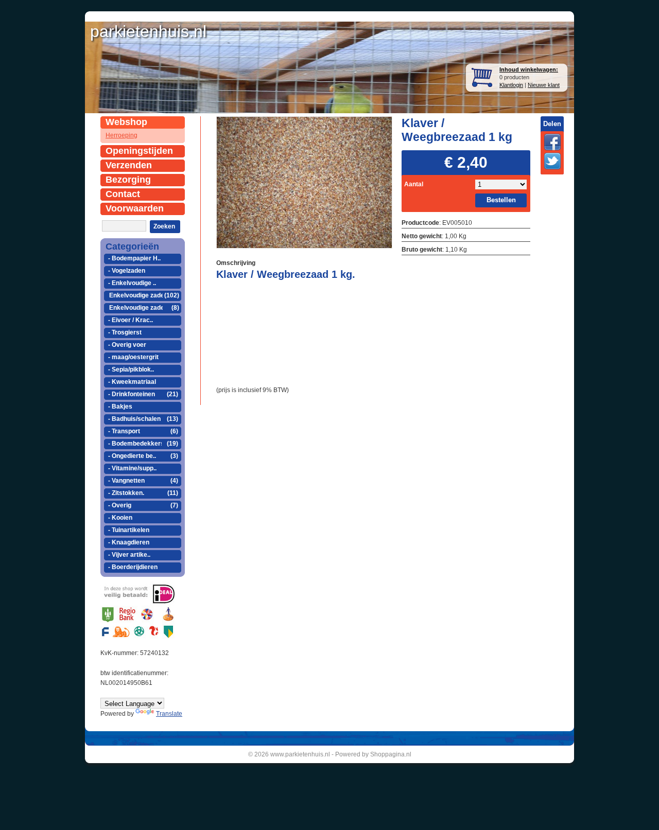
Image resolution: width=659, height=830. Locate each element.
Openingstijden (139, 151)
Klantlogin (511, 85)
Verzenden (129, 165)
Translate (169, 713)
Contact (123, 194)
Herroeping (121, 135)
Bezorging (128, 179)
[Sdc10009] (304, 181)
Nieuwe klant (544, 85)
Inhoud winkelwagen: (528, 69)
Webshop (126, 122)
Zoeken (164, 226)
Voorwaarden (135, 208)
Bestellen (501, 200)
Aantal (413, 184)
